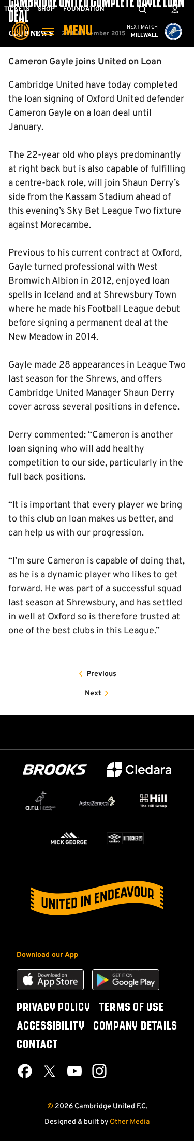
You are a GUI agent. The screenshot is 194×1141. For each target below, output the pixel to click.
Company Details (135, 1026)
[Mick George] (69, 838)
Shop (46, 9)
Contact (37, 1045)
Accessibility (51, 1026)
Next (93, 693)
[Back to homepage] (20, 23)
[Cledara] (139, 769)
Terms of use (131, 1008)
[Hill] (153, 800)
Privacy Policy (54, 1008)
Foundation (84, 9)
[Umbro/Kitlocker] (125, 838)
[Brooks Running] (55, 769)
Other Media (130, 1122)
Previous (101, 674)
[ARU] (41, 800)
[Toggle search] (142, 9)
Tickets (16, 9)
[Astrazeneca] (97, 800)
